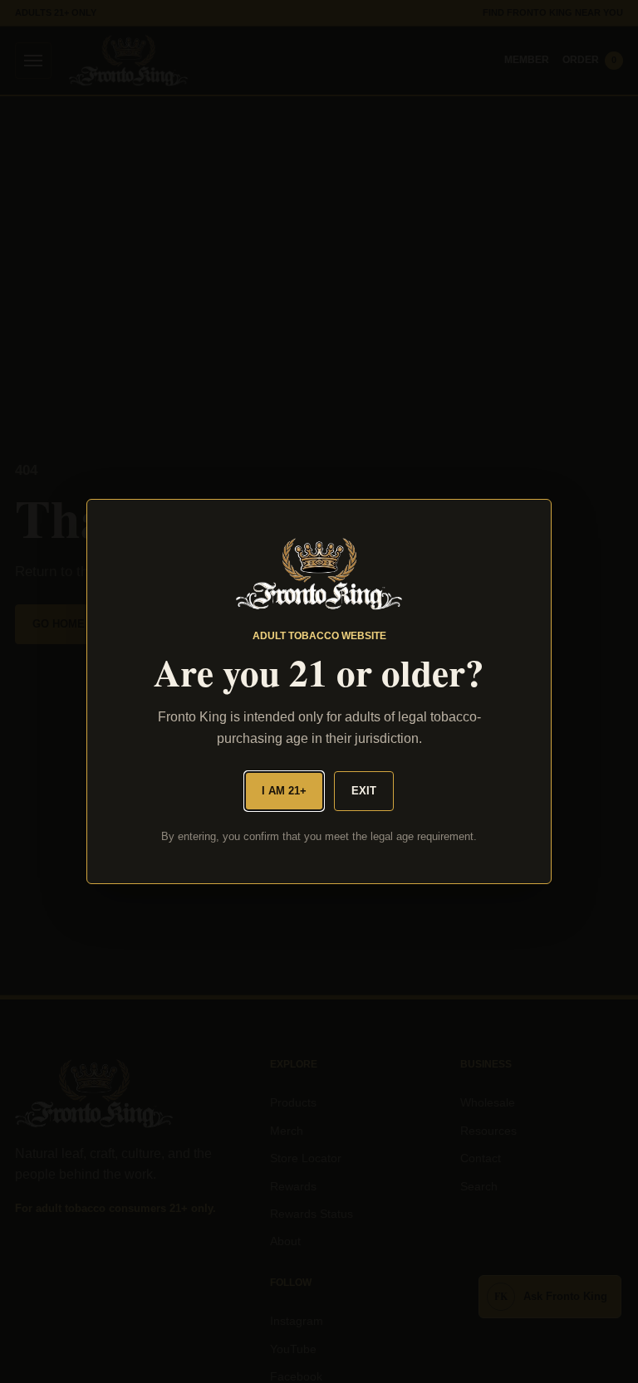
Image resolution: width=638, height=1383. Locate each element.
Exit (363, 790)
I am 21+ (284, 790)
